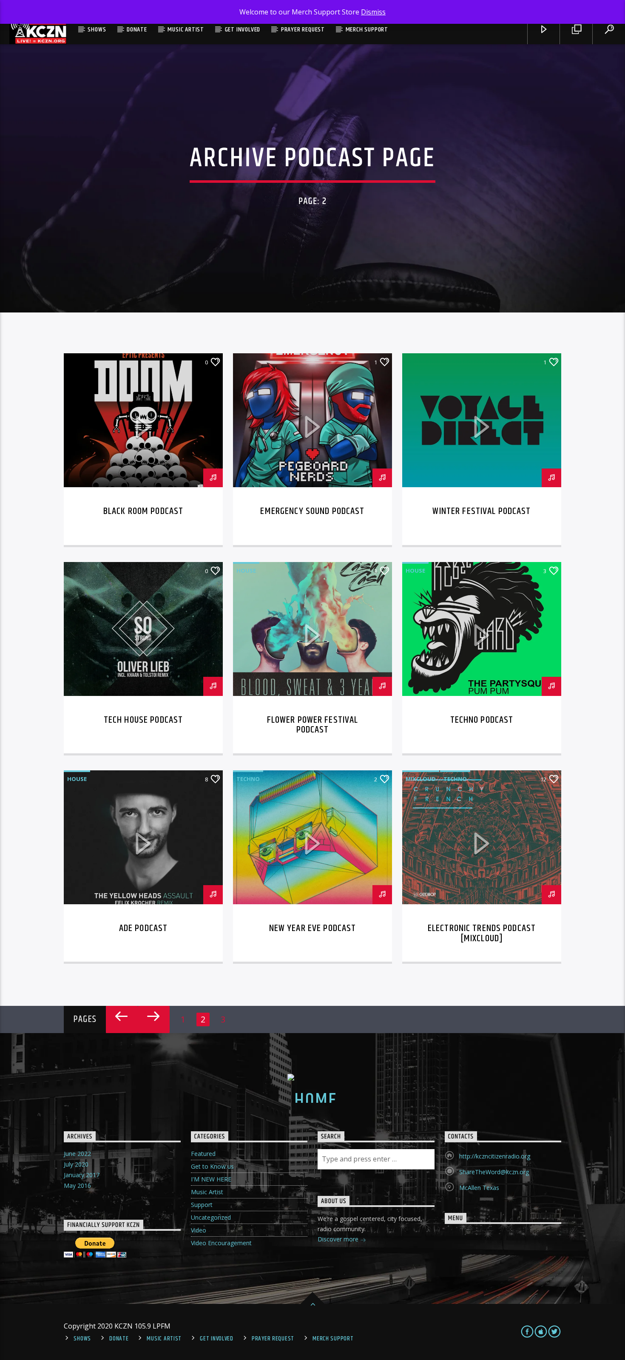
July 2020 (76, 1164)
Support (202, 1205)
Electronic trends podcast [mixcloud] (482, 933)
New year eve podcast (312, 928)
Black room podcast (143, 511)
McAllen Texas (479, 1188)
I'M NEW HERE (211, 1179)
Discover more (339, 1239)
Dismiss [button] (373, 12)
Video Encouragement (221, 1243)
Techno (248, 779)
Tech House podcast (143, 720)
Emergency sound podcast (312, 511)
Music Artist (186, 29)
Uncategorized (211, 1217)
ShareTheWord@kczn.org (494, 1172)
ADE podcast (143, 928)
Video (198, 1230)
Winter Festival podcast (481, 511)
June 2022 (77, 1154)
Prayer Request (303, 29)
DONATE (137, 29)
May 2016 (77, 1185)
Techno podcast (482, 720)
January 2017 (81, 1175)
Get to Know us (212, 1166)
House (246, 570)
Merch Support (367, 29)
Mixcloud (421, 779)
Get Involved (243, 29)
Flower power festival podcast (312, 725)
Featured (203, 1154)
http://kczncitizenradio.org (494, 1156)
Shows (97, 29)
